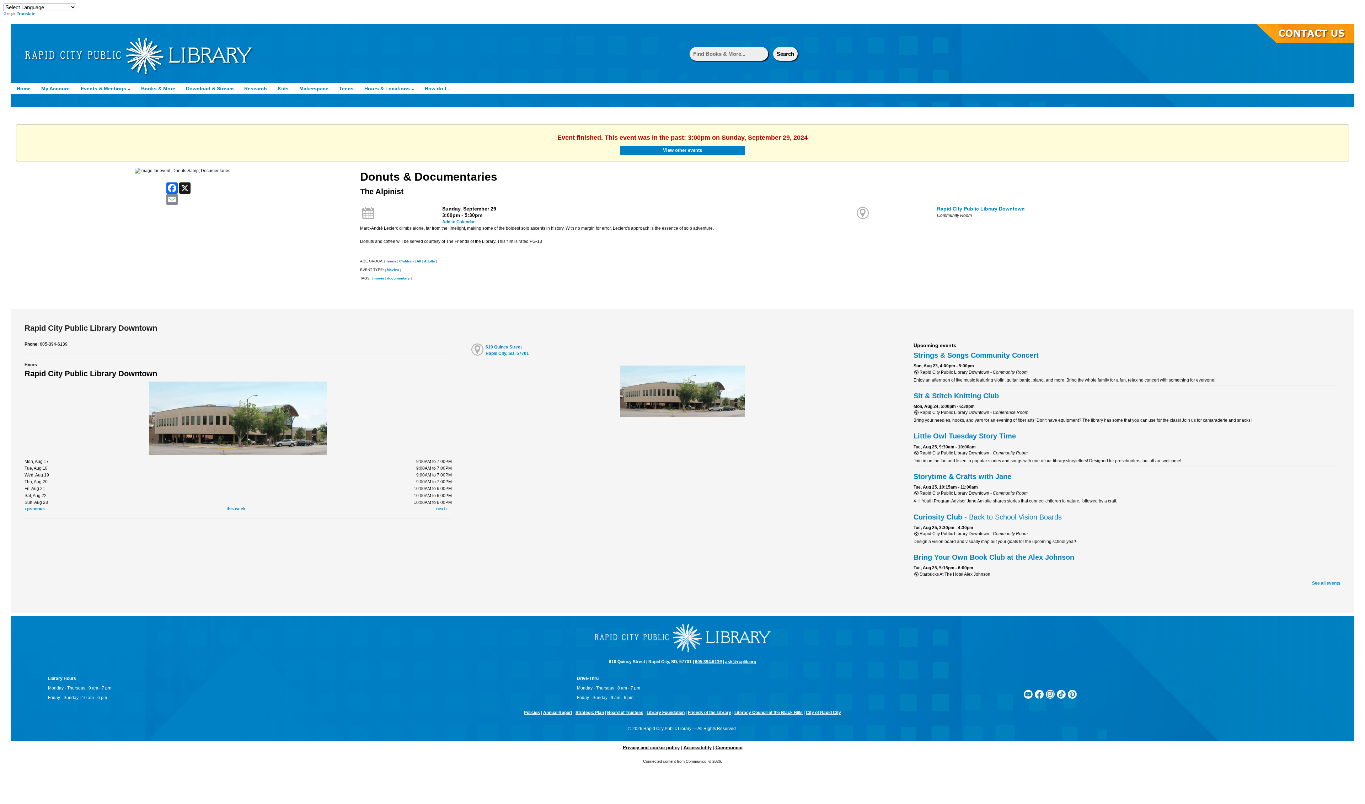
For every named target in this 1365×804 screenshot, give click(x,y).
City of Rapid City (823, 712)
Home (24, 88)
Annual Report (557, 712)
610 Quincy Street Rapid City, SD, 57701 (507, 350)
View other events (682, 150)
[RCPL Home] (138, 56)
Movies (393, 270)
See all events (1326, 583)
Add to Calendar (458, 221)
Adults (429, 261)
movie (379, 278)
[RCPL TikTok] (1061, 694)
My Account (55, 88)
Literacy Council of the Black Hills (768, 712)
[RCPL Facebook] (1039, 694)
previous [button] (35, 508)
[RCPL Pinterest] (1072, 694)
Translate (26, 13)
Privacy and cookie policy (651, 747)
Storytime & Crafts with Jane (962, 476)
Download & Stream (210, 88)
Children (406, 261)
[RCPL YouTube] (1028, 694)
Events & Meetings (104, 88)
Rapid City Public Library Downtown (981, 209)
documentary (398, 278)
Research (255, 88)
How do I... (437, 88)
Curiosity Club (988, 517)
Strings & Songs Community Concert (976, 355)
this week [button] (236, 508)
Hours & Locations (387, 88)
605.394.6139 (708, 661)
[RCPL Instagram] (1050, 694)
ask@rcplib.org (740, 661)
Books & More (158, 88)
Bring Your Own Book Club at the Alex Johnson (994, 557)
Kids (283, 88)
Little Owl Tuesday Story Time (965, 436)
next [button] (441, 508)
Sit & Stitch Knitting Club (956, 396)
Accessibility (698, 747)
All (419, 261)
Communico (729, 747)
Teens (346, 88)
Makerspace (313, 88)
